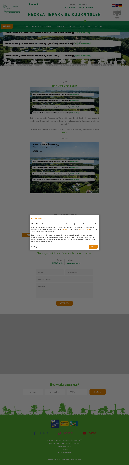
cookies (65, 229)
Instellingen (34, 247)
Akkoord (93, 247)
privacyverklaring (84, 229)
